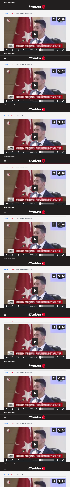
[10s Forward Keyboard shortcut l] (16, 485)
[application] (35, 243)
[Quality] (60, 485)
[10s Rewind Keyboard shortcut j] (9, 485)
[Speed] (58, 3)
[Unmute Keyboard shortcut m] (22, 485)
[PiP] (67, 3)
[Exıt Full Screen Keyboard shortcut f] (67, 485)
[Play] (35, 243)
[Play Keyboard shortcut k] (3, 485)
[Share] (62, 3)
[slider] (47, 485)
